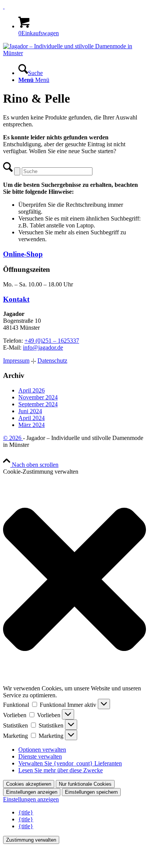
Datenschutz (52, 360)
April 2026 (31, 390)
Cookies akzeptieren (28, 784)
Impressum (16, 360)
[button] (74, 580)
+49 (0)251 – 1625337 (51, 340)
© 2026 (13, 438)
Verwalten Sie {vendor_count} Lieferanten (70, 763)
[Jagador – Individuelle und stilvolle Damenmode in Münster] (74, 53)
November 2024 (38, 397)
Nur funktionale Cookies (85, 784)
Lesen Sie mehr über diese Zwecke (60, 770)
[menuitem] (82, 70)
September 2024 (38, 404)
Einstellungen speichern (91, 792)
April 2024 (31, 418)
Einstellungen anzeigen (31, 792)
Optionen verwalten (42, 749)
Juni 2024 (30, 411)
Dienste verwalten (40, 756)
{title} (25, 812)
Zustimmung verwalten (31, 840)
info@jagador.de (43, 347)
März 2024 (31, 425)
